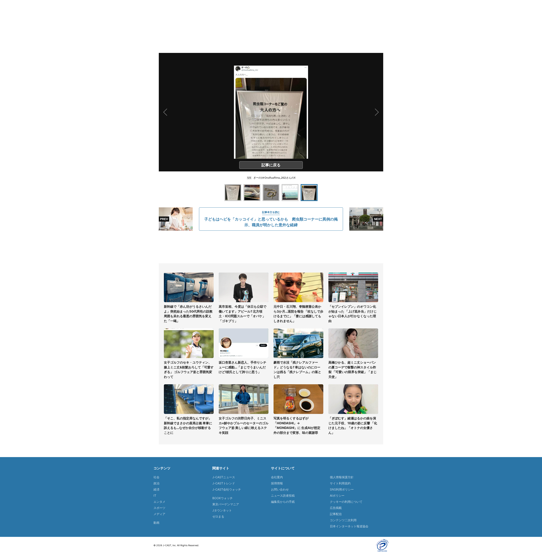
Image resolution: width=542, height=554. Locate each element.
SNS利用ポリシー (342, 489)
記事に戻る (271, 165)
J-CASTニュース (223, 477)
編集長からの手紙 (283, 501)
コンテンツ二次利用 (343, 520)
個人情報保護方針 (342, 477)
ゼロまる (218, 516)
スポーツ (159, 508)
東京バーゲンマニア (225, 504)
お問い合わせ (280, 489)
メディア (159, 514)
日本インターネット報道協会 (349, 526)
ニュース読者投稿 (283, 495)
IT (154, 495)
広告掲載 (336, 508)
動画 (156, 522)
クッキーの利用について (346, 501)
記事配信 (336, 514)
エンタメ (159, 501)
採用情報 (277, 483)
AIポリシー (337, 495)
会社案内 (277, 477)
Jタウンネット (222, 510)
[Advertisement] (271, 246)
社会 (156, 477)
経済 (156, 489)
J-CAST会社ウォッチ (226, 489)
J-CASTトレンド (223, 483)
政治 (156, 483)
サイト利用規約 (340, 483)
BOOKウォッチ (222, 498)
